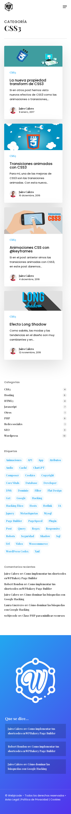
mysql (48, 513)
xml (37, 551)
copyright (47, 475)
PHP (7, 418)
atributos (55, 460)
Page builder (14, 521)
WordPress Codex (17, 551)
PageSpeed (35, 521)
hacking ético (14, 505)
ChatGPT (38, 467)
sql (58, 536)
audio (9, 467)
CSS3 (13, 72)
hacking (37, 498)
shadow (45, 536)
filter (38, 490)
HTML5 (8, 401)
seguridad (27, 536)
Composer (12, 475)
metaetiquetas (29, 513)
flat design (55, 490)
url (8, 544)
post (9, 528)
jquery (10, 513)
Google (21, 498)
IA (59, 505)
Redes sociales (13, 424)
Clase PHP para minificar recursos (43, 615)
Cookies (55, 799)
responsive (53, 528)
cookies (30, 475)
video (19, 544)
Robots (10, 536)
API (30, 460)
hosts (33, 505)
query (22, 528)
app (40, 460)
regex (36, 528)
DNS (9, 490)
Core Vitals (12, 483)
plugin (52, 521)
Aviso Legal (12, 799)
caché (23, 467)
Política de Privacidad (34, 799)
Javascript (10, 406)
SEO (7, 430)
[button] (65, 7)
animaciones (13, 460)
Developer (50, 483)
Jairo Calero (26, 108)
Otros (7, 412)
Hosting (9, 395)
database (31, 483)
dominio (23, 490)
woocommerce (38, 544)
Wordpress (11, 435)
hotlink (47, 505)
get (8, 498)
